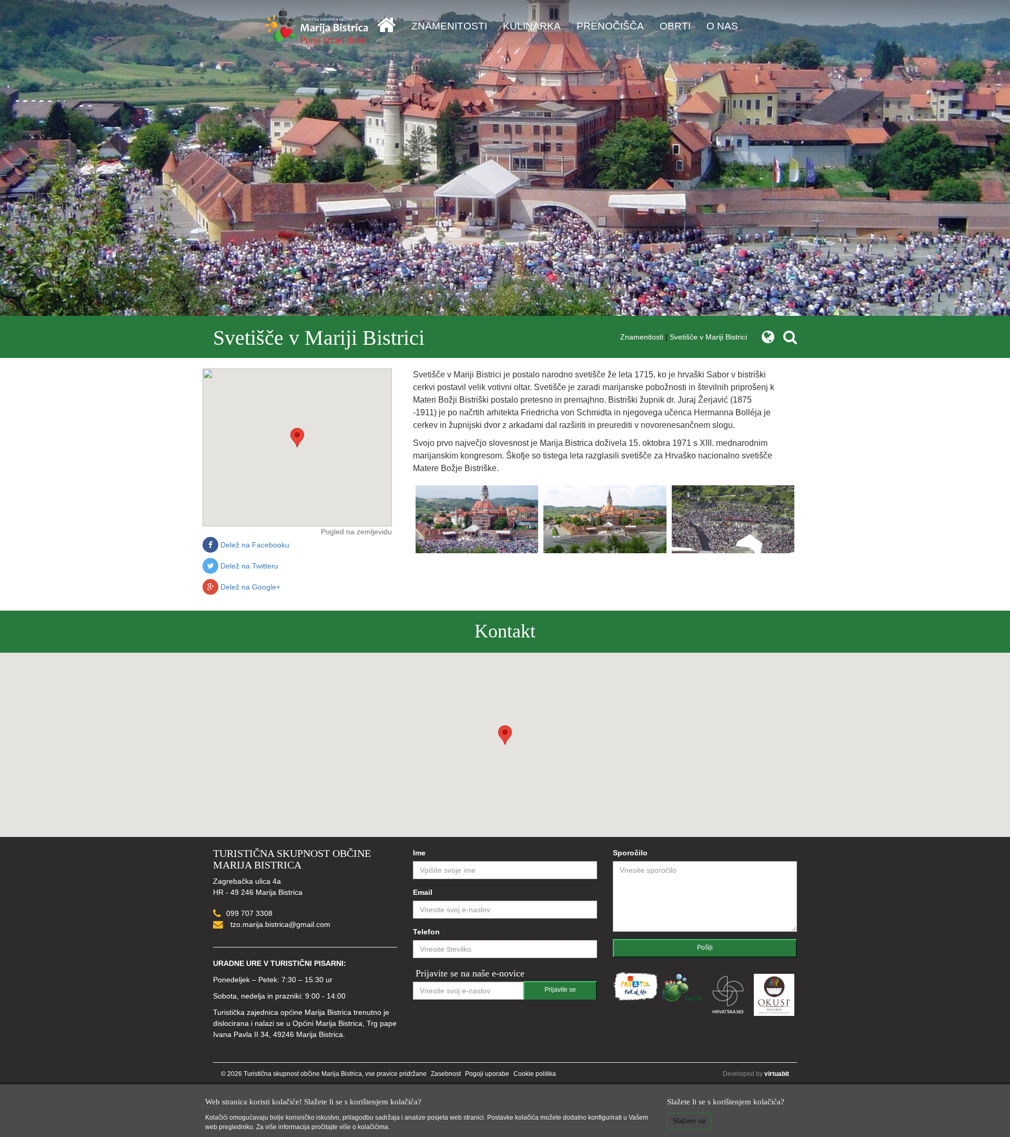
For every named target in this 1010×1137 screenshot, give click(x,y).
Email (422, 892)
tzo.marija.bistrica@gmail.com (279, 924)
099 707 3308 (249, 913)
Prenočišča (610, 26)
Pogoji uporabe (487, 1074)
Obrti (675, 26)
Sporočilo (630, 853)
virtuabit (776, 1074)
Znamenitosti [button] (449, 26)
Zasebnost (446, 1074)
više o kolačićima (363, 1127)
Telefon (426, 931)
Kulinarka (532, 26)
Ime (419, 853)
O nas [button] (722, 26)
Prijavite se (560, 989)
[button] (297, 437)
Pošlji (705, 947)
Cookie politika (534, 1074)
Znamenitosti (641, 337)
